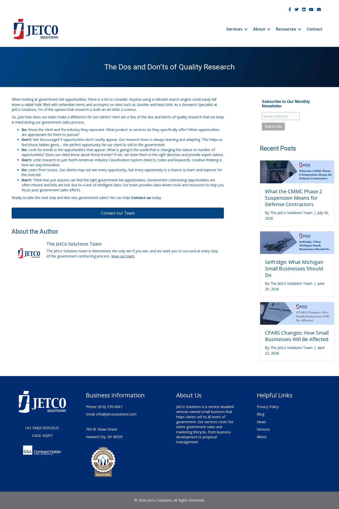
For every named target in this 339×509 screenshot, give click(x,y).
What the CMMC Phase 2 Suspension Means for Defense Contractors (293, 198)
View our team (123, 256)
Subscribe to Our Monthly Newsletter (286, 103)
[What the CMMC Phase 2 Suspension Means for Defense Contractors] (297, 171)
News (261, 421)
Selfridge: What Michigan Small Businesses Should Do (294, 268)
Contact (314, 29)
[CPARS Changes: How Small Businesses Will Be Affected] (297, 313)
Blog (260, 414)
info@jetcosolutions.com (116, 414)
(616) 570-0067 (110, 406)
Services (234, 29)
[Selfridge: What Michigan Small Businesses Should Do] (297, 242)
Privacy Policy (268, 406)
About (259, 29)
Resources (286, 29)
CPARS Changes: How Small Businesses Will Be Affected (297, 336)
